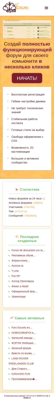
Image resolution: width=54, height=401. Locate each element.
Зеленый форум (21, 348)
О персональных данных (15, 396)
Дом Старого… (21, 368)
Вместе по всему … (23, 353)
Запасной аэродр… (23, 337)
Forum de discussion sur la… (28, 250)
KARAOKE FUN (21, 373)
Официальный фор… (24, 291)
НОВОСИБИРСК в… (24, 332)
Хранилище (19, 296)
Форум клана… (21, 260)
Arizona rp (17, 265)
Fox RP (16, 276)
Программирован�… (24, 379)
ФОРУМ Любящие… (24, 343)
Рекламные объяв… (24, 255)
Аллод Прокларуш (23, 281)
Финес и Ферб (20, 286)
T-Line (15, 270)
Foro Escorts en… (22, 327)
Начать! (27, 78)
